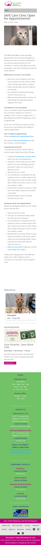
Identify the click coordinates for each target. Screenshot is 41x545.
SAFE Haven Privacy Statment (20, 450)
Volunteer (35, 525)
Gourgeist (11, 315)
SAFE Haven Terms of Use (20, 452)
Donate (28, 529)
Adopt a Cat (6, 525)
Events (4, 529)
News (16, 22)
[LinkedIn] (23, 533)
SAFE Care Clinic (13, 55)
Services (27, 525)
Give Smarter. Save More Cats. (18, 346)
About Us (12, 529)
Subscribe (20, 529)
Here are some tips (15, 247)
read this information (21, 140)
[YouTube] (18, 533)
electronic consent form (26, 156)
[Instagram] (38, 529)
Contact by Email (20, 471)
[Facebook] (34, 529)
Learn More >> (10, 363)
